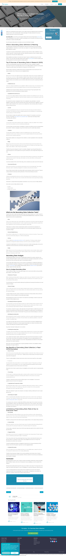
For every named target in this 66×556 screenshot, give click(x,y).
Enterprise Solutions (37, 543)
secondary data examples (29, 488)
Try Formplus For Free (32, 533)
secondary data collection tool (18, 240)
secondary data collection (13, 399)
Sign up (60, 4)
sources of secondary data (39, 488)
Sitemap (35, 544)
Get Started (49, 37)
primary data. (39, 36)
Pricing (42, 4)
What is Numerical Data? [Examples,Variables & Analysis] (13, 514)
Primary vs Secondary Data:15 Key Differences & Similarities (39, 514)
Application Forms (4, 539)
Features (51, 4)
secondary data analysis (21, 488)
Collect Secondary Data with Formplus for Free (24, 480)
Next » (42, 492)
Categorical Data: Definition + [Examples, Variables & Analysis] (51, 514)
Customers (35, 540)
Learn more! (55, 1)
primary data (31, 58)
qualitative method (33, 265)
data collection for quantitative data (21, 116)
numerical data (12, 265)
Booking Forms (3, 540)
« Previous (8, 492)
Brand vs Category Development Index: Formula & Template (25, 514)
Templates (46, 4)
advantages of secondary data (11, 488)
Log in (56, 4)
